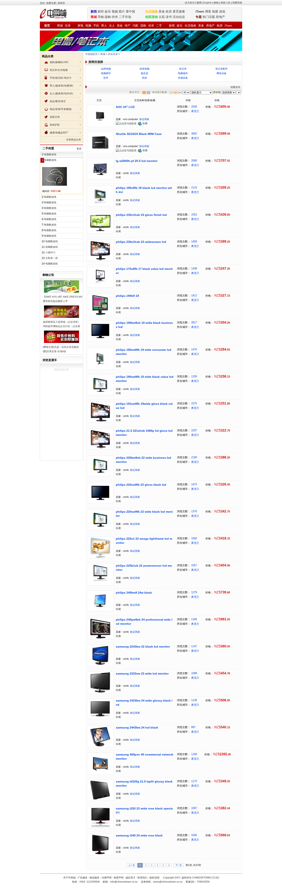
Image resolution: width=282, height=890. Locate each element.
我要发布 (235, 87)
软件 (105, 77)
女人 (112, 25)
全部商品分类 (73, 139)
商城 (60, 25)
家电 (80, 25)
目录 (68, 25)
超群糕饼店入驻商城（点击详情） (61, 321)
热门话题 (209, 17)
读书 (169, 17)
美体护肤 (55, 124)
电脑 (88, 25)
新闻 (172, 25)
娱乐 (108, 11)
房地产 (220, 17)
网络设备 (221, 73)
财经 (101, 11)
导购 (101, 17)
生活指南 (190, 25)
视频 (115, 11)
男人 (104, 25)
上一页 (132, 865)
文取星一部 (51, 258)
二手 (159, 25)
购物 (216, 2)
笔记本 (183, 68)
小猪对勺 (50, 252)
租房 (169, 11)
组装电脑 (144, 68)
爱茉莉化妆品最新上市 (55, 301)
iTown (200, 11)
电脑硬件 (106, 73)
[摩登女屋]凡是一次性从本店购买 (61, 347)
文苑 (162, 17)
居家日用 (55, 117)
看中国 (130, 11)
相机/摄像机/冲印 (59, 62)
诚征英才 (130, 877)
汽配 (135, 25)
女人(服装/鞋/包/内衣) (61, 93)
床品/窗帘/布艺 (58, 101)
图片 (122, 11)
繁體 (199, 2)
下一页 (178, 865)
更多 (79, 148)
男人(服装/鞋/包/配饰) (61, 85)
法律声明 (106, 877)
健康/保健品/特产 (59, 132)
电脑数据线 (50, 154)
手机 (96, 25)
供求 (115, 17)
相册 (215, 11)
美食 (162, 11)
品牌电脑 (106, 68)
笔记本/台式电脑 (59, 70)
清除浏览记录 (61, 369)
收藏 (144, 123)
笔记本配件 (221, 68)
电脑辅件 (183, 73)
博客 (208, 11)
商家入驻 (225, 2)
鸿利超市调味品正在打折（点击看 (61, 326)
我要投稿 (237, 2)
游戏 (222, 11)
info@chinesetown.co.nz (124, 881)
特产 (127, 25)
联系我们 (142, 877)
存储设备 (183, 77)
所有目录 (113, 54)
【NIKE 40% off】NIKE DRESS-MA (62, 296)
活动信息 (179, 17)
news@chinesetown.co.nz (167, 881)
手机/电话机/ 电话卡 (60, 77)
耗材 (144, 77)
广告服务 (83, 877)
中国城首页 (91, 54)
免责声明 (118, 877)
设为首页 (190, 2)
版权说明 (154, 877)
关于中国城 (69, 877)
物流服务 (95, 877)
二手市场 (125, 17)
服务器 (144, 73)
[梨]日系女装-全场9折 (54, 351)
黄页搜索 (179, 11)
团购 (108, 17)
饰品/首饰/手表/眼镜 (60, 109)
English (207, 2)
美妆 (120, 25)
